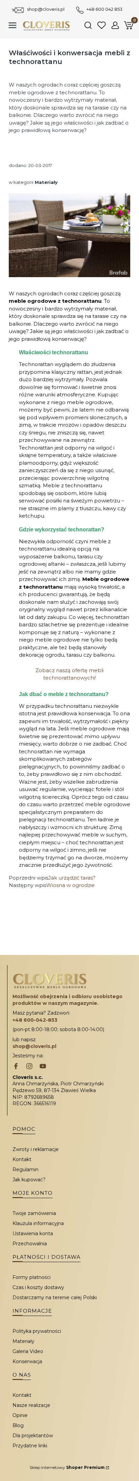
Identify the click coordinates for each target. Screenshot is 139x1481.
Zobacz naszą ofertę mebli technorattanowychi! (69, 674)
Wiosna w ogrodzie (70, 885)
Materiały (46, 182)
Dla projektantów (32, 1436)
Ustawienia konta (32, 1233)
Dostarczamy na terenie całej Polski (54, 1297)
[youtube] (42, 1067)
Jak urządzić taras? (71, 878)
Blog (18, 1425)
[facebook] (15, 1067)
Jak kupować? (29, 1180)
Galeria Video (27, 1351)
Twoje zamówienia (34, 1213)
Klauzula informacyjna (38, 1223)
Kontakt (21, 1159)
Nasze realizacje (31, 1405)
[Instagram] (29, 1067)
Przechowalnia (29, 1244)
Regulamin (25, 1169)
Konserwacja (27, 1361)
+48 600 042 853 (104, 9)
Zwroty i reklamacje (35, 1149)
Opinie (20, 1415)
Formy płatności (31, 1277)
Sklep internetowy (67, 1467)
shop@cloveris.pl (45, 9)
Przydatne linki (29, 1446)
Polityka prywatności (36, 1331)
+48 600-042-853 (34, 1020)
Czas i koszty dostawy (38, 1287)
